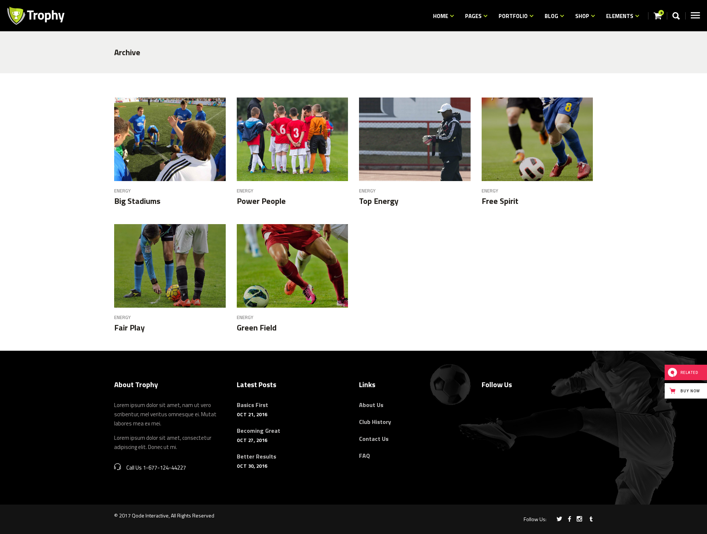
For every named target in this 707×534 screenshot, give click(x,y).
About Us (371, 404)
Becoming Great (258, 430)
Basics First (252, 404)
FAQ (364, 455)
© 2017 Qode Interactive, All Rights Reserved (164, 515)
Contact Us (373, 438)
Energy (122, 190)
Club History (375, 421)
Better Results (256, 456)
